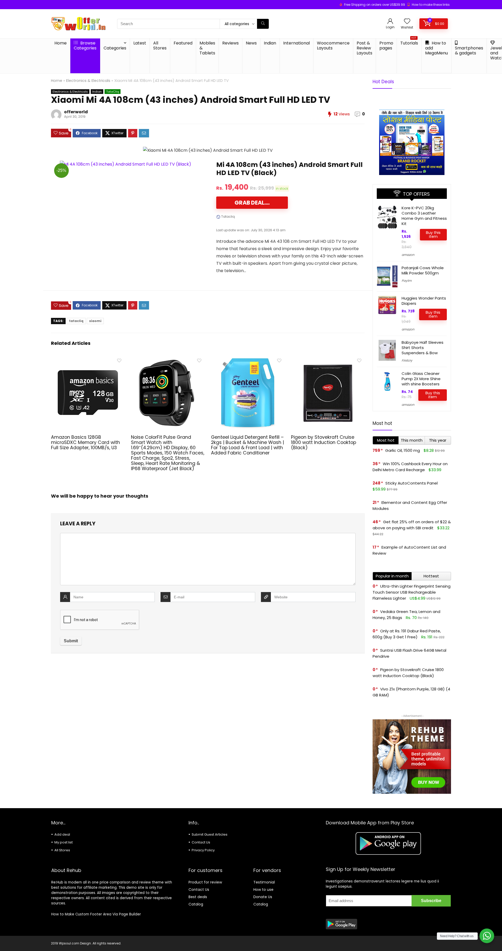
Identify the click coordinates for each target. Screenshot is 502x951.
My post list (63, 842)
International (296, 43)
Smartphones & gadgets (469, 50)
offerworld (76, 112)
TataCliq (112, 91)
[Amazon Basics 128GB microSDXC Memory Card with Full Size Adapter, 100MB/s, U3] (88, 359)
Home (60, 43)
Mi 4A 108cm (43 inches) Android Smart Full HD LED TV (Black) (289, 168)
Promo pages (386, 45)
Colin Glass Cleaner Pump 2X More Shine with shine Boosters (421, 379)
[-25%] (125, 164)
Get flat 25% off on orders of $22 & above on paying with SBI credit (412, 525)
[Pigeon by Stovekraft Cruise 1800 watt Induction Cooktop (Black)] (328, 359)
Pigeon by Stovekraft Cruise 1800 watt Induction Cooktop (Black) (323, 442)
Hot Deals (383, 81)
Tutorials (409, 42)
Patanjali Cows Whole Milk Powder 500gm (423, 270)
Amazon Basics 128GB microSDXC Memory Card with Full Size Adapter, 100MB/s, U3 (85, 442)
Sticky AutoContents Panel (411, 483)
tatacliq (76, 321)
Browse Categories (85, 45)
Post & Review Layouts (364, 48)
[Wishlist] (407, 21)
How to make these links (431, 4)
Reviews (230, 43)
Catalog (196, 904)
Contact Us (201, 842)
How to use (263, 889)
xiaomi (95, 321)
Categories (115, 48)
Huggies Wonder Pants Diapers (424, 300)
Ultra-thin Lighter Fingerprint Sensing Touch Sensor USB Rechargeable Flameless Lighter (411, 592)
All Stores (160, 45)
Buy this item (433, 234)
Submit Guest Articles (209, 834)
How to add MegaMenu (436, 48)
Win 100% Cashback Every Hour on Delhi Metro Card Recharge (410, 466)
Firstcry (407, 360)
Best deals (198, 896)
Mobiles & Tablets (207, 48)
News (251, 43)
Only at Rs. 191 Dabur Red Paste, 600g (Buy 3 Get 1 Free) (407, 634)
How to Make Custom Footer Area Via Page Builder (96, 914)
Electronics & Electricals (88, 80)
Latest (139, 43)
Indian (270, 43)
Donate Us (262, 896)
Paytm (407, 280)
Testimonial (264, 882)
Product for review (205, 882)
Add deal (62, 834)
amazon (408, 254)
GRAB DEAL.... (252, 202)
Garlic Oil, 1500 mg (402, 450)
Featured (183, 43)
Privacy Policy (203, 850)
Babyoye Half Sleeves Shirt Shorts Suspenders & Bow (422, 348)
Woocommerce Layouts (333, 45)
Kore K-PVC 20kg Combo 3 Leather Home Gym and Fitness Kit (424, 215)
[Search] (263, 24)
